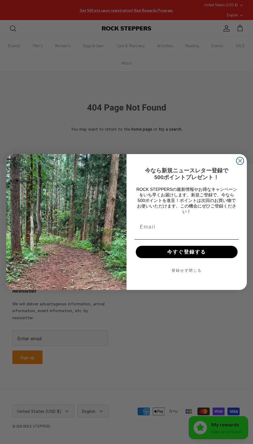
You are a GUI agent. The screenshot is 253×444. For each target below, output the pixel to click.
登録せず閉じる (187, 270)
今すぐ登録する (186, 251)
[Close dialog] (240, 161)
